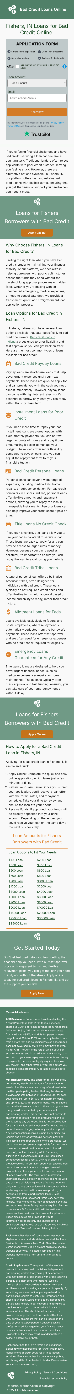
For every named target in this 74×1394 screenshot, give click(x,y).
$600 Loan (44, 870)
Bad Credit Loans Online (43, 9)
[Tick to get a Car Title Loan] (64, 66)
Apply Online (37, 232)
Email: (11, 91)
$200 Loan (44, 860)
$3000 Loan (17, 891)
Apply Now (36, 993)
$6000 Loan (45, 897)
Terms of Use (13, 126)
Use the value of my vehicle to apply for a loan (39, 66)
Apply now (37, 112)
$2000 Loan (45, 886)
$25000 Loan (18, 918)
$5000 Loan (17, 897)
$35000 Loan (18, 923)
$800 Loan (44, 876)
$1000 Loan (45, 881)
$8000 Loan (45, 902)
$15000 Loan (17, 913)
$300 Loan (16, 865)
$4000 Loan (45, 891)
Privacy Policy (57, 122)
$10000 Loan (46, 907)
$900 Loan (16, 881)
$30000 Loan (46, 918)
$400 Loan (44, 865)
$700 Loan (16, 876)
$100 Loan (16, 860)
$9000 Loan (17, 907)
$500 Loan (16, 870)
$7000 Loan (17, 902)
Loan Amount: (16, 77)
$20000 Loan (46, 913)
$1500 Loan (16, 886)
